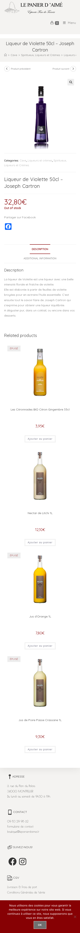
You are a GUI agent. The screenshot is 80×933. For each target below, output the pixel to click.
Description (40, 249)
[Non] (75, 917)
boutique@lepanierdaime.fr (23, 831)
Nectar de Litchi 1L (40, 513)
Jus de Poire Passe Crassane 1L (40, 720)
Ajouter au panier (40, 438)
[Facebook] (12, 861)
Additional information (40, 258)
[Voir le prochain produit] (73, 69)
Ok (40, 924)
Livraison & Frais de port (22, 887)
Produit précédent (21, 68)
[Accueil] (5, 55)
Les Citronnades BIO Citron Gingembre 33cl (40, 409)
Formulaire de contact (20, 826)
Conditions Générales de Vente (26, 892)
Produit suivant (61, 68)
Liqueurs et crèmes (40, 160)
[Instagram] (22, 861)
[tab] (40, 249)
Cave (23, 160)
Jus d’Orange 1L (40, 616)
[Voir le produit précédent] (7, 69)
